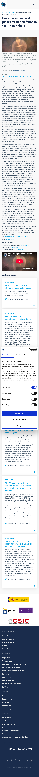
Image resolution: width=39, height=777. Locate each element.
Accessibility (6, 709)
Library (4, 646)
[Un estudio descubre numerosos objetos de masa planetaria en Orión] (34, 305)
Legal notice (6, 702)
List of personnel (8, 642)
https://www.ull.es (26, 610)
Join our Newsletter (19, 749)
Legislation (6, 658)
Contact (5, 636)
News (13, 12)
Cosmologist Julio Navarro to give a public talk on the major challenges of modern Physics (19, 430)
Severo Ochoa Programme (11, 684)
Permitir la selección (19, 419)
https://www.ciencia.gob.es (18, 599)
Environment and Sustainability (13, 671)
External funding (8, 680)
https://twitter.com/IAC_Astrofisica (8, 760)
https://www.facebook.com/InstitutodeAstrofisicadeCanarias (12, 760)
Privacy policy (7, 699)
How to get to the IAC (9, 639)
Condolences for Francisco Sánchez (15, 737)
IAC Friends (6, 687)
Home (3, 12)
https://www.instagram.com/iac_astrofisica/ (16, 760)
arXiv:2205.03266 (11, 239)
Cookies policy (7, 705)
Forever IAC (6, 674)
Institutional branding (9, 724)
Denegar (19, 426)
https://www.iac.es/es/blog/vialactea (31, 760)
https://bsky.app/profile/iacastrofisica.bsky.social (27, 760)
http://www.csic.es (18, 621)
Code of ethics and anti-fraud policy (14, 664)
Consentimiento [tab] (7, 355)
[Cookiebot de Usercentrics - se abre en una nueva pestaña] (28, 349)
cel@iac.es (15, 247)
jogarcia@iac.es (18, 249)
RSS (3, 727)
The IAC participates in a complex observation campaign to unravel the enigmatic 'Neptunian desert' (18, 544)
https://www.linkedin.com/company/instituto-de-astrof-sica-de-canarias (19, 760)
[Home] (3, 4)
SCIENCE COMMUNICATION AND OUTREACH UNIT (20, 76)
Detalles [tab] (18, 355)
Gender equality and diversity (12, 667)
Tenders (5, 721)
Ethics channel (7, 734)
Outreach (8, 12)
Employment (6, 718)
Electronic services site (10, 731)
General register (8, 649)
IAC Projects (6, 677)
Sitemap (5, 696)
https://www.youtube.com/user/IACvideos (23, 760)
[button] (19, 44)
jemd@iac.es (25, 245)
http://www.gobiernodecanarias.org (9, 610)
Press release (10, 282)
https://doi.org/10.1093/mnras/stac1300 (17, 236)
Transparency (7, 661)
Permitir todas (19, 413)
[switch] (34, 393)
